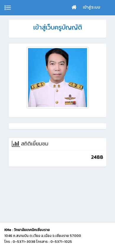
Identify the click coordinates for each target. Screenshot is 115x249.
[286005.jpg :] (57, 78)
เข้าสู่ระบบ (91, 7)
